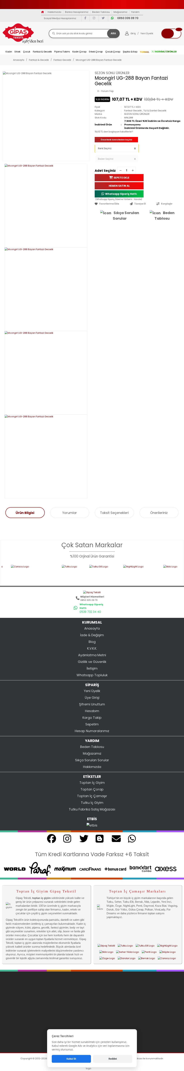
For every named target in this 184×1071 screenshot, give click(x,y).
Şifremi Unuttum (92, 704)
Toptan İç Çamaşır (92, 796)
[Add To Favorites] (111, 204)
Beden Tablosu (101, 12)
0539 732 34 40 (90, 612)
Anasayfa (92, 628)
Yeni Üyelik (92, 691)
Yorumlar (69, 512)
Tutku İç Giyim (92, 802)
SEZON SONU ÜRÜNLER (112, 73)
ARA (113, 33)
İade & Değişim (92, 635)
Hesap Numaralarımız (92, 731)
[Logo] (23, 33)
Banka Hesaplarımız (76, 12)
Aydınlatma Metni (92, 655)
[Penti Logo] (149, 952)
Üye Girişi (92, 697)
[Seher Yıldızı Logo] (127, 952)
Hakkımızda (54, 12)
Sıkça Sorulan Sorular (126, 215)
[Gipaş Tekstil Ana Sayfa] (106, 945)
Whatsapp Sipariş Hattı (121, 194)
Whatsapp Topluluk (92, 675)
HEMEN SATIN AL (119, 186)
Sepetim (92, 724)
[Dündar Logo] (126, 958)
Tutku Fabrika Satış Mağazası (92, 809)
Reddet (113, 1058)
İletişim (92, 668)
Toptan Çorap (92, 789)
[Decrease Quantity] (120, 170)
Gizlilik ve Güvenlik (92, 661)
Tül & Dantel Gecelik (154, 110)
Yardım (135, 12)
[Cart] (171, 33)
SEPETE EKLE (121, 177)
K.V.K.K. (92, 648)
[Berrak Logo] (146, 958)
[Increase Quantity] (132, 170)
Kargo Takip (92, 717)
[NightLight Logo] (114, 573)
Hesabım (92, 711)
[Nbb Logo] (157, 573)
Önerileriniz (159, 512)
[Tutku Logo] (47, 573)
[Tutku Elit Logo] (77, 573)
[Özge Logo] (107, 958)
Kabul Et (71, 1058)
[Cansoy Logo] (167, 958)
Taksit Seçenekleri (114, 512)
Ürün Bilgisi (25, 512)
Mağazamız (120, 12)
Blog (92, 641)
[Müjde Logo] (167, 952)
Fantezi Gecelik (133, 110)
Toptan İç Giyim (92, 782)
